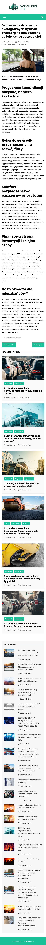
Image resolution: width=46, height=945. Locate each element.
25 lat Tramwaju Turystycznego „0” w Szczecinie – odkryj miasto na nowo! (22, 438)
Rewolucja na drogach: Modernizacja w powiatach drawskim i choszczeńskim (28, 653)
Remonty (26, 524)
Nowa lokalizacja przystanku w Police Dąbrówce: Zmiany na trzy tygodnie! (22, 579)
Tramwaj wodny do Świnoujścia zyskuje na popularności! (21, 484)
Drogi (7, 524)
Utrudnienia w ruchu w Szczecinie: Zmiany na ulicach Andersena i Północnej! (21, 531)
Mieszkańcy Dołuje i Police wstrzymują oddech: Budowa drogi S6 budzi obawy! (29, 768)
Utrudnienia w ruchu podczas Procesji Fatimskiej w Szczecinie (22, 625)
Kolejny (37, 345)
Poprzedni (10, 345)
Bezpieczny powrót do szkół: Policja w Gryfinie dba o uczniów (29, 706)
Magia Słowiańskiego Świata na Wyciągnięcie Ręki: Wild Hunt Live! (30, 847)
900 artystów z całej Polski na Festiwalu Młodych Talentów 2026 (29, 737)
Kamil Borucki (8, 42)
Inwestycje (8, 45)
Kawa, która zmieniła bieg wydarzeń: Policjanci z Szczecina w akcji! (27, 692)
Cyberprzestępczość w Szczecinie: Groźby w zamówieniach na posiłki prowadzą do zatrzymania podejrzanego (28, 892)
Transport (22, 45)
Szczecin (15, 45)
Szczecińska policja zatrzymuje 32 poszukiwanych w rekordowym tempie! (30, 667)
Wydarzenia (19, 383)
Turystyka (18, 479)
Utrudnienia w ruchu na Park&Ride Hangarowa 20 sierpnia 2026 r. (23, 391)
